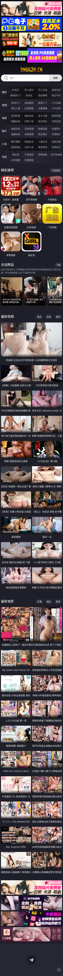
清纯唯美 (29, 134)
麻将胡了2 (15, 95)
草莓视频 (42, 154)
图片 (4, 131)
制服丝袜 (15, 121)
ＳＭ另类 (56, 108)
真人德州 (29, 89)
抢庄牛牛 (56, 95)
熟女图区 (42, 134)
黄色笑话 (42, 147)
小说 (4, 144)
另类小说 (29, 147)
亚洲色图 (29, 128)
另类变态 (56, 121)
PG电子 (15, 89)
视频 (4, 105)
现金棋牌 (42, 95)
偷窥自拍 (15, 128)
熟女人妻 (15, 108)
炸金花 (29, 95)
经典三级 (29, 121)
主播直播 (42, 108)
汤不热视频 (56, 154)
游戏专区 (56, 89)
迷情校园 (15, 147)
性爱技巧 (56, 147)
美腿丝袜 (15, 134)
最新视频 (7, 316)
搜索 (55, 77)
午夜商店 (29, 154)
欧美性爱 (56, 115)
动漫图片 (56, 128)
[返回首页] (59, 969)
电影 (4, 118)
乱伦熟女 (42, 121)
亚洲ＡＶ (15, 102)
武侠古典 (56, 141)
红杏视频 (15, 160)
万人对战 (42, 89)
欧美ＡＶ (42, 102)
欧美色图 (42, 128)
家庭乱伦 (29, 141)
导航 (4, 157)
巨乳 (49, 316)
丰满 (39, 601)
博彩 (4, 92)
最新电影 (7, 601)
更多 (58, 316)
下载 (58, 264)
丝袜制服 (29, 108)
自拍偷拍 (29, 102)
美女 (39, 316)
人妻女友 (42, 141)
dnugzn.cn (31, 69)
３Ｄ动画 (56, 102)
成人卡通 (42, 115)
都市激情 (15, 141)
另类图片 (56, 134)
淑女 (49, 601)
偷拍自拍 (29, 115)
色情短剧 (29, 160)
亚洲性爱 (15, 115)
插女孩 (15, 154)
